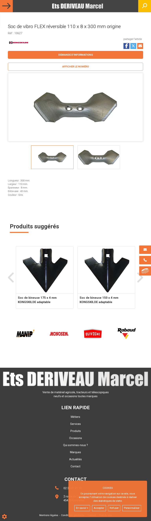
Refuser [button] (114, 507)
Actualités (75, 459)
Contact (75, 466)
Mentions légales (48, 515)
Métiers (75, 416)
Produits (75, 431)
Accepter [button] (99, 507)
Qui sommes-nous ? (75, 445)
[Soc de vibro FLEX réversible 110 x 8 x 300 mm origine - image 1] (52, 157)
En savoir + (82, 507)
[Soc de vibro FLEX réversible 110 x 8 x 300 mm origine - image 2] (98, 157)
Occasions (75, 438)
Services (75, 423)
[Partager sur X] (133, 46)
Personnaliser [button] (131, 507)
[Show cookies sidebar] (4, 516)
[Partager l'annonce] (140, 46)
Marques (75, 452)
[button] (75, 67)
